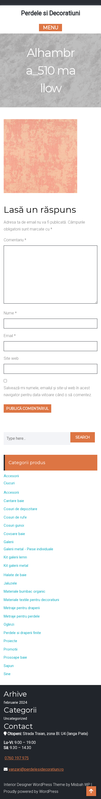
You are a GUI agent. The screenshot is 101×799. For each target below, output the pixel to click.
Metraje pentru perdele (22, 616)
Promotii (10, 649)
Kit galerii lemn (15, 557)
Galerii (8, 542)
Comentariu (15, 240)
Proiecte (10, 641)
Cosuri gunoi (14, 525)
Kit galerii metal (16, 565)
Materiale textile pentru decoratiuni (31, 600)
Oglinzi (9, 624)
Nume (10, 313)
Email (10, 335)
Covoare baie (14, 534)
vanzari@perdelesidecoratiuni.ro (36, 769)
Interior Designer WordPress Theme (34, 784)
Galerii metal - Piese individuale (28, 549)
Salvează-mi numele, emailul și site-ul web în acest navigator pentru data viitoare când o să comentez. (48, 391)
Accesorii (11, 476)
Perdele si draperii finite (22, 633)
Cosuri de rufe (15, 517)
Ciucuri (9, 483)
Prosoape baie (15, 657)
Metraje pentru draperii (22, 608)
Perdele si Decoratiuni (50, 13)
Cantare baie (14, 501)
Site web (11, 358)
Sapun (9, 666)
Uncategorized (15, 718)
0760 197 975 (17, 758)
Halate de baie (15, 575)
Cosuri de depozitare (20, 509)
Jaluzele (10, 583)
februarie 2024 (15, 702)
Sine (7, 674)
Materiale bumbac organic (24, 591)
